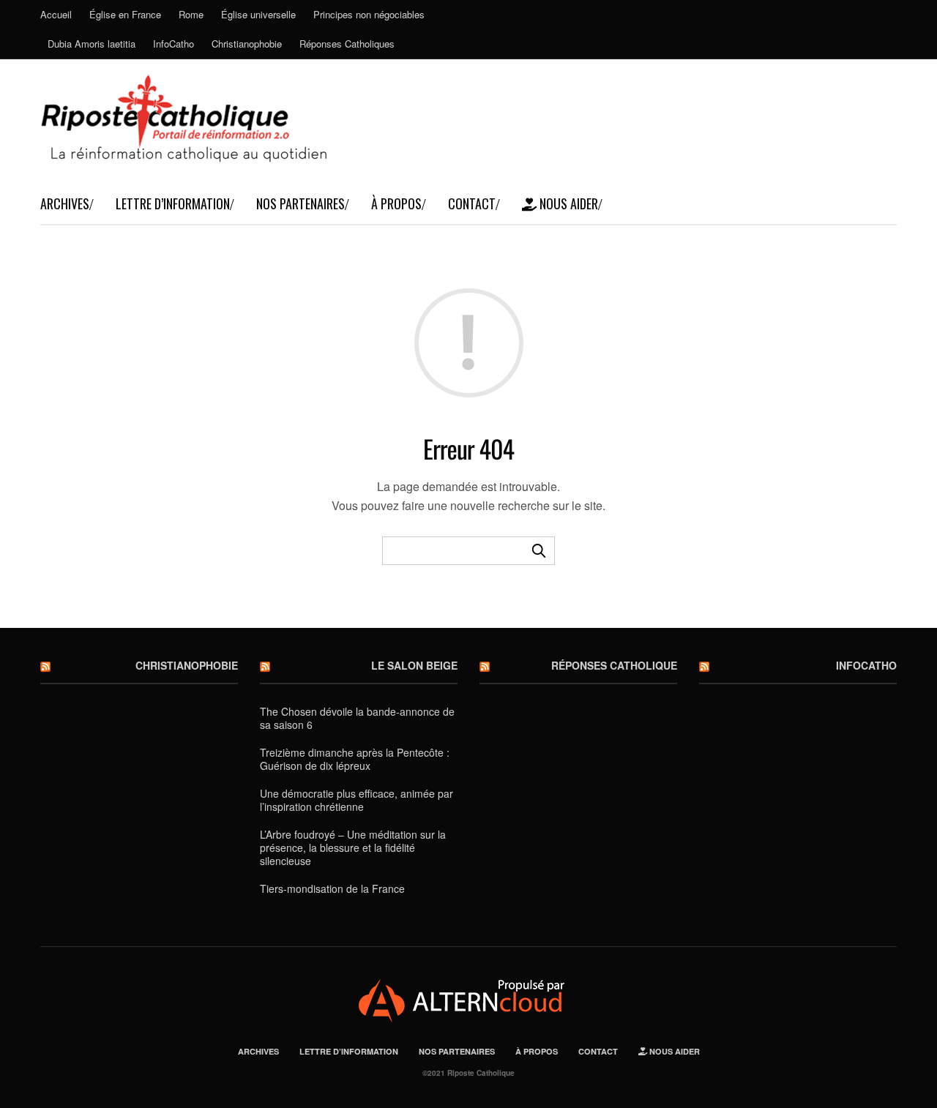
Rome (191, 14)
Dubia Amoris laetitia (91, 43)
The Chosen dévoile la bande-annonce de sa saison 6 (357, 718)
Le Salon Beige (414, 665)
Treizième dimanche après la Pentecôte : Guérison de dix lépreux (354, 759)
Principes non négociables (369, 14)
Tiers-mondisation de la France (332, 888)
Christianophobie (247, 43)
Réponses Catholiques (347, 43)
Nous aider (567, 203)
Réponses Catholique (614, 665)
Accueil (56, 14)
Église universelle (258, 14)
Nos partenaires (300, 203)
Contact (472, 203)
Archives (64, 203)
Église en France (125, 14)
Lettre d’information (173, 203)
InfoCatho (173, 43)
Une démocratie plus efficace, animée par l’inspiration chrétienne (356, 800)
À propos (396, 203)
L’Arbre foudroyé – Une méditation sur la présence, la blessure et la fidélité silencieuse (353, 847)
